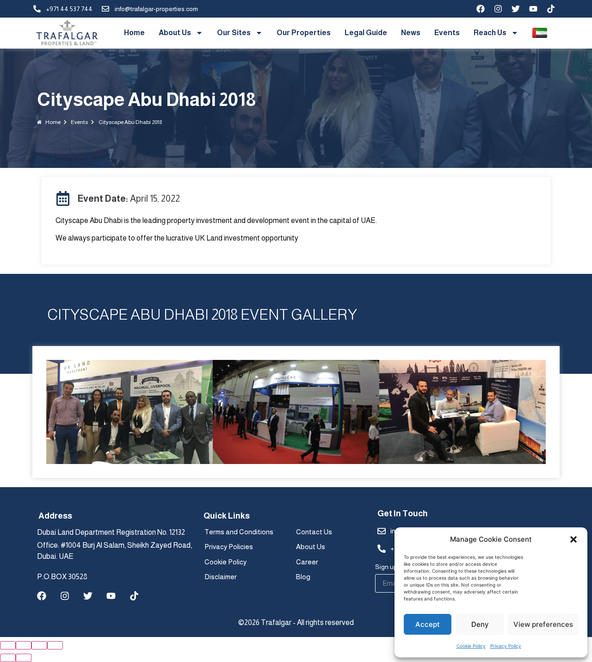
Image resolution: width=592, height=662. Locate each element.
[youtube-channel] (533, 9)
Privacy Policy (505, 646)
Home (134, 33)
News (410, 33)
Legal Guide (366, 33)
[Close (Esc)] (8, 645)
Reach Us (490, 33)
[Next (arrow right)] (23, 658)
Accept (427, 624)
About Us (175, 33)
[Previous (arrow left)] (8, 658)
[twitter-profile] (516, 9)
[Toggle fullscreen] (39, 645)
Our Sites (234, 33)
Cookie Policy (471, 646)
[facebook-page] (480, 9)
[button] (573, 539)
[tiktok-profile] (551, 9)
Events (447, 33)
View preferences (543, 624)
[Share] (23, 645)
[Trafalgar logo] (67, 33)
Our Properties (304, 33)
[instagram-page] (498, 9)
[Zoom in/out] (55, 645)
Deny (480, 624)
